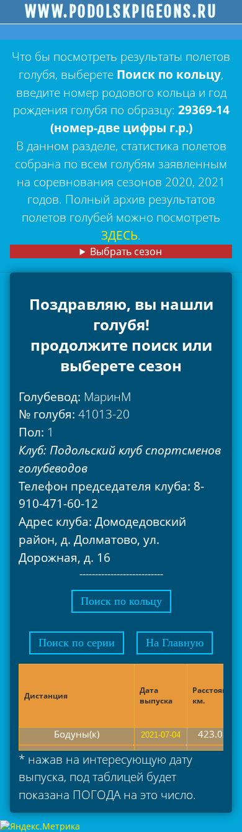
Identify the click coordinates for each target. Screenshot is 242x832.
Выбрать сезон (126, 251)
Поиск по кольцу (121, 601)
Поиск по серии (76, 642)
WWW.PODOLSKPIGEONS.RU (121, 11)
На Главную (175, 642)
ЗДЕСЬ (119, 235)
